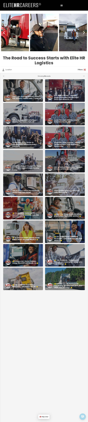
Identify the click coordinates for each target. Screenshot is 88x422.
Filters (80, 70)
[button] (61, 5)
